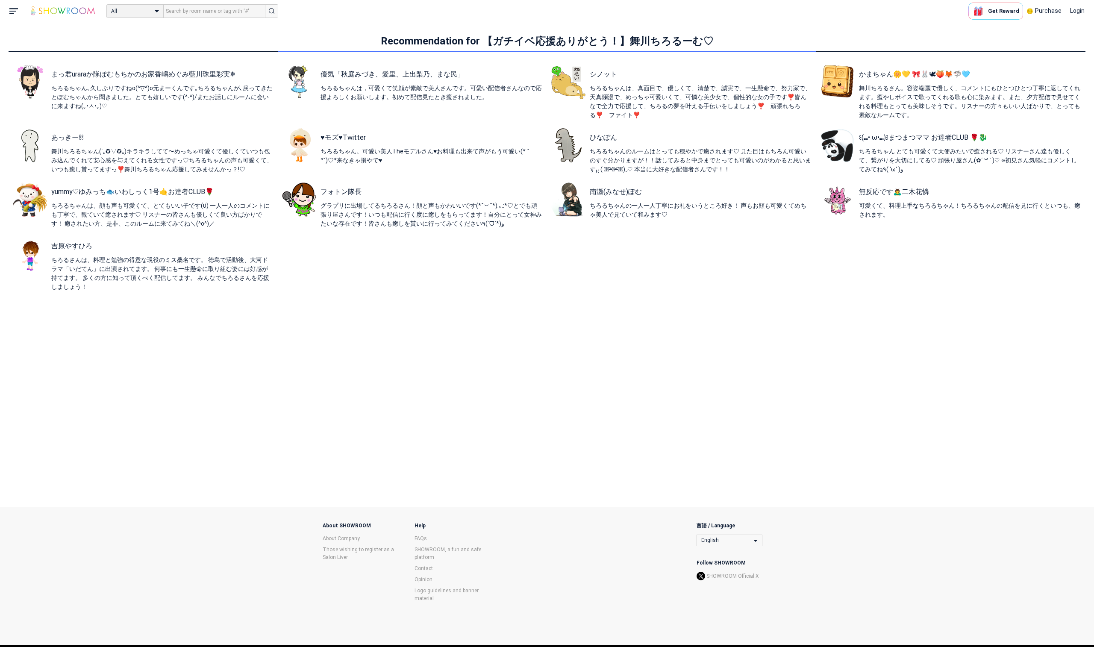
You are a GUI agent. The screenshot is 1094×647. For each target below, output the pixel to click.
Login (1077, 10)
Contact (424, 568)
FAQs (421, 538)
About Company (341, 538)
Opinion (423, 579)
